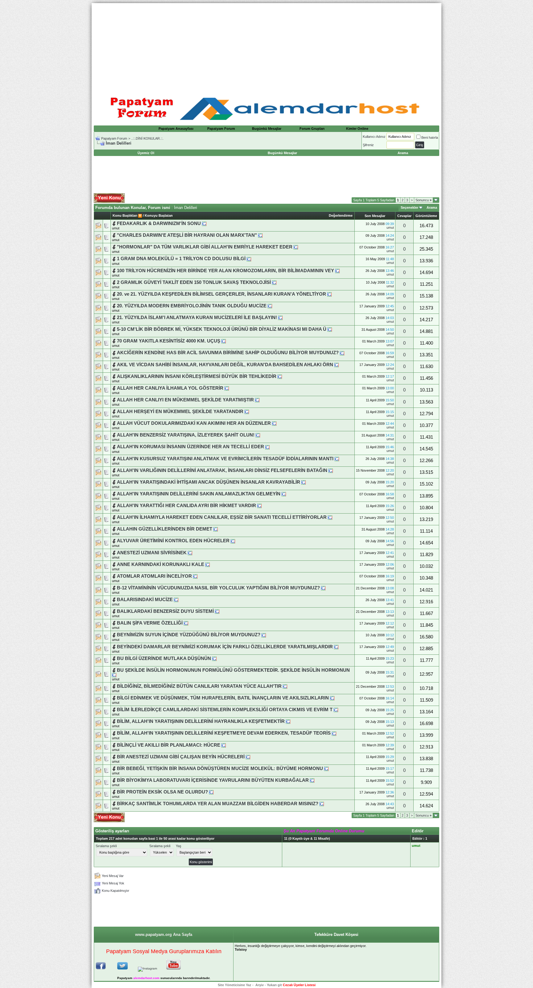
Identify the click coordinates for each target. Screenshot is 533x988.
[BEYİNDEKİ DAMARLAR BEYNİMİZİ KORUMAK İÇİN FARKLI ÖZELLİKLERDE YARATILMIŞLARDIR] (336, 646)
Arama (432, 207)
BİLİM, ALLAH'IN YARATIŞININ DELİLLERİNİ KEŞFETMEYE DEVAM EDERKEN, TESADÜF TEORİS (224, 733)
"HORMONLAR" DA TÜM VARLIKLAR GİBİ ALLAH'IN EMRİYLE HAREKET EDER (204, 246)
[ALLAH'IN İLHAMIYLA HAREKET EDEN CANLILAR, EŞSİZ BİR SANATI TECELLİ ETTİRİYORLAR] (330, 517)
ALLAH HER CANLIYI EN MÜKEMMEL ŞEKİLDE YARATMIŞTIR (186, 399)
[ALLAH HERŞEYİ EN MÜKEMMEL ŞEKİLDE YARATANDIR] (247, 411)
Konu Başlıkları (125, 215)
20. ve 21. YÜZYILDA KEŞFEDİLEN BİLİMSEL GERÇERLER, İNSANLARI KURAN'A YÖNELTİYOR (221, 294)
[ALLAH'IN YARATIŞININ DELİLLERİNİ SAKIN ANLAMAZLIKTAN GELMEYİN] (284, 493)
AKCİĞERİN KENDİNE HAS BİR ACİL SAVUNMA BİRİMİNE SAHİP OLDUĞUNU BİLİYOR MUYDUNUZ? (228, 352)
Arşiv (259, 985)
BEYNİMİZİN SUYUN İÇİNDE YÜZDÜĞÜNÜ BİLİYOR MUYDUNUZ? (188, 634)
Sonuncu (423, 200)
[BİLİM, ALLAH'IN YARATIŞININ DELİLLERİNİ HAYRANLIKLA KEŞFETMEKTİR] (288, 721)
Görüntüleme (426, 216)
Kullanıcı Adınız (374, 136)
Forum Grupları (312, 128)
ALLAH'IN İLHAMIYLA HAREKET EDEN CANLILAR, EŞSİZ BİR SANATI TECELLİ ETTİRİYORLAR (222, 517)
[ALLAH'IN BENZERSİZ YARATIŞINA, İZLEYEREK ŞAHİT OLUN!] (258, 435)
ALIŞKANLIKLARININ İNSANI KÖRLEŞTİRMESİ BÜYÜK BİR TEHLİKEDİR (196, 376)
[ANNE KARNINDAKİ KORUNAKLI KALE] (207, 564)
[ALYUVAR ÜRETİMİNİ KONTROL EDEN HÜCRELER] (233, 540)
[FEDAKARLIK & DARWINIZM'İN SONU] (204, 223)
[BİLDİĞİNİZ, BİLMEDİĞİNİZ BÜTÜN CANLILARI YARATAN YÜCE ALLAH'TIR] (285, 686)
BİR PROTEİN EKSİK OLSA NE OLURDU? (162, 791)
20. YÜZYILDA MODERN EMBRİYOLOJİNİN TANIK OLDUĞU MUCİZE (191, 305)
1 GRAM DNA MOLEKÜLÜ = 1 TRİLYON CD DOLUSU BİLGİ (181, 258)
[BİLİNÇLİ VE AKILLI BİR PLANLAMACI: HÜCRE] (223, 745)
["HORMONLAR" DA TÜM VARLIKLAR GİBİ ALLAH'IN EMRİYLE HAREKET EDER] (296, 246)
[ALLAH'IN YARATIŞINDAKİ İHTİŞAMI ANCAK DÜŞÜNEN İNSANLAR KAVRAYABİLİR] (303, 482)
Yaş (178, 846)
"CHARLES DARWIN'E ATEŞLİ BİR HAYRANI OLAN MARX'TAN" (187, 235)
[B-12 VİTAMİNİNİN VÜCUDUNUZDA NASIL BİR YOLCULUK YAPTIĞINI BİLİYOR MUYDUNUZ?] (323, 587)
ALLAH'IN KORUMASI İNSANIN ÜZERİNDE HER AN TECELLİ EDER (190, 446)
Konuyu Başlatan (159, 215)
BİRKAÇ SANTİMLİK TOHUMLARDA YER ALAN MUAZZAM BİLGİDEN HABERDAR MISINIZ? (217, 803)
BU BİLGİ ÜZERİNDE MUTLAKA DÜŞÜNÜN (164, 658)
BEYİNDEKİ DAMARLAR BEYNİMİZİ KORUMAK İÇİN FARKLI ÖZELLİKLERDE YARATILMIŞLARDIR (225, 646)
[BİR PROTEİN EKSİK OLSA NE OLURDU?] (211, 791)
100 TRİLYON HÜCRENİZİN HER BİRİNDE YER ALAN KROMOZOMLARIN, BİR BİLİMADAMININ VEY (225, 270)
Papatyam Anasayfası (176, 128)
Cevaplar (404, 216)
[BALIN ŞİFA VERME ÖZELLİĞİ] (186, 623)
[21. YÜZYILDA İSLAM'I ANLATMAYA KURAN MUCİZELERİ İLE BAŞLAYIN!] (280, 317)
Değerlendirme (341, 215)
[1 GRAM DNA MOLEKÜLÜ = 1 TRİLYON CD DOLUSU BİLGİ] (249, 258)
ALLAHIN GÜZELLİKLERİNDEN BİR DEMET (165, 529)
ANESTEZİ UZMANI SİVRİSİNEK (152, 552)
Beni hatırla (429, 137)
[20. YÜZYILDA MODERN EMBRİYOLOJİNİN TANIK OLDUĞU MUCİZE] (270, 305)
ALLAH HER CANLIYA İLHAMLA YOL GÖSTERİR (170, 388)
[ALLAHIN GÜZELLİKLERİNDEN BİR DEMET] (215, 529)
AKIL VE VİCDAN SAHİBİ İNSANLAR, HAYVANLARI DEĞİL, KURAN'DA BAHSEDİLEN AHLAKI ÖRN (225, 364)
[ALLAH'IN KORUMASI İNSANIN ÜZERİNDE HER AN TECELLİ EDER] (267, 446)
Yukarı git (274, 985)
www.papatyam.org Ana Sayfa (163, 934)
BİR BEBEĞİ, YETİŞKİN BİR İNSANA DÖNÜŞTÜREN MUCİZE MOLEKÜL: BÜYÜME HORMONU (220, 768)
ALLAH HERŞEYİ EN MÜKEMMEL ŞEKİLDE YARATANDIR (180, 411)
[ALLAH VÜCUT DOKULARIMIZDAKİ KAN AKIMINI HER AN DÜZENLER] (274, 423)
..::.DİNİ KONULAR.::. (147, 138)
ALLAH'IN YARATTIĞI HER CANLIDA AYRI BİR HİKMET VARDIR (186, 505)
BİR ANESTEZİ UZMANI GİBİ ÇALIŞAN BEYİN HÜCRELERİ (181, 756)
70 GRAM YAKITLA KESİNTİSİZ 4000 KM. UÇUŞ (168, 340)
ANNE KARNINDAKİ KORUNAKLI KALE (160, 564)
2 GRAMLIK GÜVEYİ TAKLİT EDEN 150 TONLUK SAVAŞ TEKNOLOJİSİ (194, 282)
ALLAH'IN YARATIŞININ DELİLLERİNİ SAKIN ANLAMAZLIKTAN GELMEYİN (198, 493)
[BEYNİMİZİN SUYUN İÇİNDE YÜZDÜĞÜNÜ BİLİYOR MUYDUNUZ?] (264, 634)
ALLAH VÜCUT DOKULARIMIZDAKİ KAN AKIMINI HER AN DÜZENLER (194, 423)
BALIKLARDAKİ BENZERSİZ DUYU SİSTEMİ (165, 611)
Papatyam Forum (221, 128)
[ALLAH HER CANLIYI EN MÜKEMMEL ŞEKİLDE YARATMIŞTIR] (257, 399)
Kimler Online (357, 128)
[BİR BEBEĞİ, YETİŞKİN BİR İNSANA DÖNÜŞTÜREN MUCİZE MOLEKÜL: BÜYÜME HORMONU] (326, 768)
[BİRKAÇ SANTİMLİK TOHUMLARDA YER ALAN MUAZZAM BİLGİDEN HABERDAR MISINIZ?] (322, 803)
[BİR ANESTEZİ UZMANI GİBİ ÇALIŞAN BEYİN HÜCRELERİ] (248, 756)
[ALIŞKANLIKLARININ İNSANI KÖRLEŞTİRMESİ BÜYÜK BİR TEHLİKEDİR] (280, 376)
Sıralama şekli (106, 846)
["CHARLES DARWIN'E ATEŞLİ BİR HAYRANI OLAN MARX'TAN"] (260, 235)
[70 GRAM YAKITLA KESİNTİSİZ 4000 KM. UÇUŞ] (223, 340)
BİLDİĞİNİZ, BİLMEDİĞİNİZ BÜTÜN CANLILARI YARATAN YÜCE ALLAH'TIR (199, 686)
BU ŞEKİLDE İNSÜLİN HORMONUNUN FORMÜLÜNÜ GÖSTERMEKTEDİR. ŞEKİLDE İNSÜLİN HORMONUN (233, 670)
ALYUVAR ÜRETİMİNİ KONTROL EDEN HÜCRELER (173, 540)
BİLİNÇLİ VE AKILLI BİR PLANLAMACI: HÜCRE (168, 745)
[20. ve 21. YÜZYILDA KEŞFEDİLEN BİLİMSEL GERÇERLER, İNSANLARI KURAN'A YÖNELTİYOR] (329, 294)
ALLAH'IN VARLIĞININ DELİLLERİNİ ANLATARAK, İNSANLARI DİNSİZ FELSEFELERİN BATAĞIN (222, 470)
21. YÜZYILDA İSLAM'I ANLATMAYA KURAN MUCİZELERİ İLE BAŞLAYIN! (197, 317)
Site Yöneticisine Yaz (234, 985)
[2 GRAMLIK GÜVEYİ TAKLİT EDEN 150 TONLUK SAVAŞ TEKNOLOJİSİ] (274, 282)
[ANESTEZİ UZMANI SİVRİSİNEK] (190, 552)
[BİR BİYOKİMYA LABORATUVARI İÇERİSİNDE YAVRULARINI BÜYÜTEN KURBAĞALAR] (312, 780)
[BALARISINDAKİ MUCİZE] (176, 599)
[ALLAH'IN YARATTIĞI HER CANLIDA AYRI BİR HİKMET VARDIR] (259, 505)
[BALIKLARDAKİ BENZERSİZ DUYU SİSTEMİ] (217, 611)
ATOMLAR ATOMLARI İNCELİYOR (154, 576)
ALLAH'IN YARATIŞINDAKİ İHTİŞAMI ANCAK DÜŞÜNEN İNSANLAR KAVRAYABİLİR (208, 482)
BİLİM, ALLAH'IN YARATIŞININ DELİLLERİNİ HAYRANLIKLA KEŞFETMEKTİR (201, 721)
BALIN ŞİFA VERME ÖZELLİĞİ (150, 623)
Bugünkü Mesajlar (266, 128)
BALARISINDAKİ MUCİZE (145, 599)
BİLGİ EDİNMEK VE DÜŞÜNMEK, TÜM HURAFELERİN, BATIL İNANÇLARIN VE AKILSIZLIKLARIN (223, 697)
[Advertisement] (266, 46)
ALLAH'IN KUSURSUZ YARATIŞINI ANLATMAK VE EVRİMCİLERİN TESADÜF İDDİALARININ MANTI (225, 458)
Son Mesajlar (375, 216)
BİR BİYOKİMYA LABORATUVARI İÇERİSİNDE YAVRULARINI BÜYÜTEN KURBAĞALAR (213, 780)
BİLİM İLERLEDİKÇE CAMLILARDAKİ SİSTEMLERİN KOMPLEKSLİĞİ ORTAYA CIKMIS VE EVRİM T (225, 709)
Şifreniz (368, 145)
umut (115, 228)
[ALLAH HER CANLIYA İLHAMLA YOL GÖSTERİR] (227, 388)
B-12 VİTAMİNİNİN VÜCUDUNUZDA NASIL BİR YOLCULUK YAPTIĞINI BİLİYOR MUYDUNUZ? (218, 587)
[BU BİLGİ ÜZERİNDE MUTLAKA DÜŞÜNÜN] (214, 658)
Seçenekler (409, 207)
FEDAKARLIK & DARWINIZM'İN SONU (159, 223)
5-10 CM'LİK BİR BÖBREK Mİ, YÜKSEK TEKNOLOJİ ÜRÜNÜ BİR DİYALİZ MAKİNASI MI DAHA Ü (221, 329)
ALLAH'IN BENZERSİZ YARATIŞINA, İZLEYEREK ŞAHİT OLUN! (185, 435)
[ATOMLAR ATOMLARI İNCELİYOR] (195, 576)
